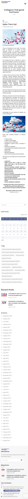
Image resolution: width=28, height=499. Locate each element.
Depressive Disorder (6, 258)
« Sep (2, 240)
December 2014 (7, 403)
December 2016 (7, 341)
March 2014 (6, 429)
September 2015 (7, 381)
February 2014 (7, 432)
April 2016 (6, 361)
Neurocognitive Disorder (7, 270)
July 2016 (5, 352)
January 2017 (7, 338)
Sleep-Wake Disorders (7, 276)
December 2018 (7, 330)
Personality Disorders (20, 270)
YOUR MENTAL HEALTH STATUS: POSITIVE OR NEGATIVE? (17, 294)
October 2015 (6, 378)
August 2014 (6, 415)
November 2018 (7, 333)
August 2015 (6, 384)
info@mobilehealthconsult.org (10, 496)
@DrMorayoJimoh (14, 192)
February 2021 (7, 324)
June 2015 (6, 389)
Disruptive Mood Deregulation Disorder (11, 261)
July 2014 (5, 418)
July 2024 (5, 321)
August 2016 (6, 350)
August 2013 (6, 440)
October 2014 (6, 409)
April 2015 (6, 392)
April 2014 (6, 426)
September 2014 (7, 412)
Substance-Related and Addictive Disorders (12, 282)
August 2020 (6, 327)
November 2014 (7, 406)
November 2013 (7, 437)
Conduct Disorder (20, 255)
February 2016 (7, 367)
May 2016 (6, 358)
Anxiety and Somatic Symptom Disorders (11, 249)
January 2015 (7, 401)
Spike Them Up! (10, 24)
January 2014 (7, 435)
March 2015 (6, 395)
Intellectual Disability (17, 267)
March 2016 (6, 364)
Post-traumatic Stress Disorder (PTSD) (11, 273)
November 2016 (7, 344)
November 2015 (7, 375)
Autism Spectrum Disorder (8, 255)
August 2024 (6, 319)
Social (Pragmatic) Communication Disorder (12, 279)
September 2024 (7, 316)
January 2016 (7, 369)
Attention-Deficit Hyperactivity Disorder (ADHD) (13, 252)
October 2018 (6, 335)
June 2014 (6, 420)
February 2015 (7, 398)
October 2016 (6, 347)
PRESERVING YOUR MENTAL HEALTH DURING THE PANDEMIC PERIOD (17, 303)
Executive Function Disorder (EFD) (10, 264)
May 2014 (6, 423)
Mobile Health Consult (8, 26)
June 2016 (6, 355)
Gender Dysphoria (6, 267)
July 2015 (5, 386)
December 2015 (7, 372)
